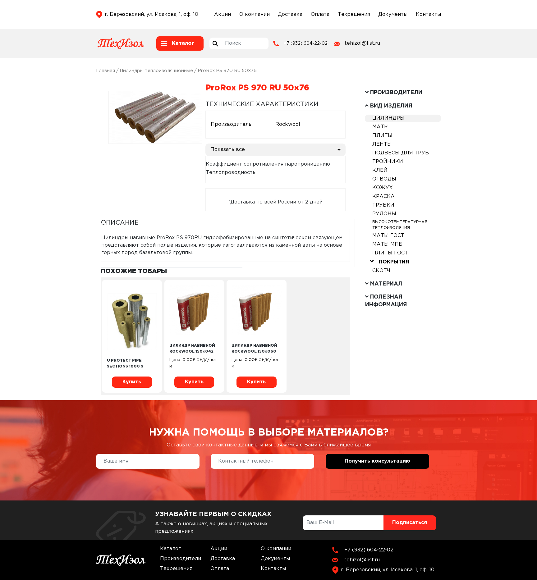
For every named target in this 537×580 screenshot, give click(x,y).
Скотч (381, 270)
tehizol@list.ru (362, 43)
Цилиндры (388, 118)
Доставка (290, 14)
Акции (222, 14)
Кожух (382, 187)
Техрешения (354, 14)
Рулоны (384, 214)
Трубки (383, 205)
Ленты (382, 144)
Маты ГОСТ (388, 235)
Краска (383, 196)
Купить (131, 382)
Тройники (387, 161)
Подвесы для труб (400, 153)
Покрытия (394, 262)
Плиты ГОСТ (390, 253)
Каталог (170, 548)
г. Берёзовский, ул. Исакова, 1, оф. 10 (151, 14)
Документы (392, 14)
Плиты (382, 135)
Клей (380, 170)
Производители (180, 558)
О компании (254, 14)
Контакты (428, 14)
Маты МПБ (387, 244)
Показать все (227, 149)
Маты (380, 127)
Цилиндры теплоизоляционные (156, 71)
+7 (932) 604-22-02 (306, 43)
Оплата (320, 14)
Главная (105, 71)
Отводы (384, 179)
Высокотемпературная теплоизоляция (399, 225)
